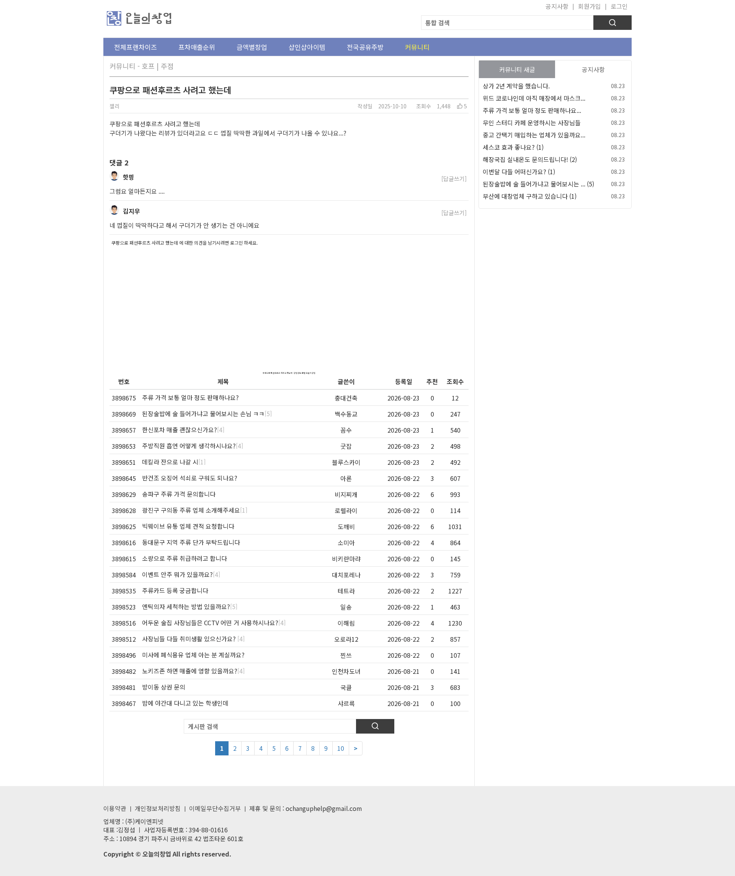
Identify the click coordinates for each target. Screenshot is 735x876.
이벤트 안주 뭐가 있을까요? (181, 574)
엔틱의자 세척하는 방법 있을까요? (189, 606)
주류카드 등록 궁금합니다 (175, 590)
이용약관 (114, 808)
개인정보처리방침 (158, 808)
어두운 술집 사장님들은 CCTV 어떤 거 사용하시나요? (214, 622)
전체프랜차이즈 (135, 47)
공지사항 (557, 6)
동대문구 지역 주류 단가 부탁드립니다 (191, 542)
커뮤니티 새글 (517, 69)
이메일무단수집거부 (215, 808)
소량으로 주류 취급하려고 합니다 (184, 558)
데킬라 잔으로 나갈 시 (174, 462)
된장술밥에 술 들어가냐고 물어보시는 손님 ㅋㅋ (207, 413)
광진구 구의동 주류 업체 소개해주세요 (194, 510)
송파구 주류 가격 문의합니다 (179, 494)
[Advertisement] (289, 302)
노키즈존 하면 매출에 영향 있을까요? (193, 671)
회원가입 (589, 6)
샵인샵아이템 (307, 47)
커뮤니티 (417, 47)
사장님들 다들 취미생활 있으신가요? (193, 639)
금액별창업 (252, 47)
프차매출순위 (196, 47)
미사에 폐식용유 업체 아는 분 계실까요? (193, 655)
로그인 (619, 6)
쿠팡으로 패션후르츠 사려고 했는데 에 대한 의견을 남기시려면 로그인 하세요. (184, 242)
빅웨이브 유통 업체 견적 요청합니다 (188, 526)
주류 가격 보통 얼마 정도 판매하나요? (190, 397)
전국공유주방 (365, 47)
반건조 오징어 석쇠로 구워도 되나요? (189, 478)
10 (340, 748)
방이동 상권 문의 (163, 687)
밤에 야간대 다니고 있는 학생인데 (185, 703)
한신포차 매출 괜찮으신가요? (183, 430)
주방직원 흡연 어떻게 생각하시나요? (192, 446)
